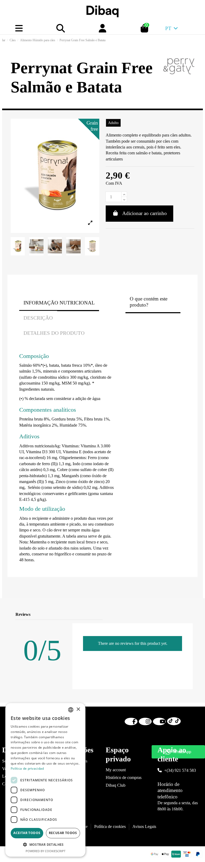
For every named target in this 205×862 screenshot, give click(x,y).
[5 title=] (187, 615)
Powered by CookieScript (45, 851)
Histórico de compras (123, 777)
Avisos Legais (144, 826)
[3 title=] (174, 615)
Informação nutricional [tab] (59, 303)
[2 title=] (167, 615)
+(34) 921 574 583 (180, 770)
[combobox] (70, 709)
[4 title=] (180, 615)
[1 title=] (161, 615)
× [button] (78, 709)
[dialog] (45, 780)
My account (116, 770)
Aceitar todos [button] (26, 833)
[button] (45, 845)
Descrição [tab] (38, 318)
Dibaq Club (115, 785)
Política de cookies (110, 826)
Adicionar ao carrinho (144, 213)
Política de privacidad (27, 768)
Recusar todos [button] (63, 833)
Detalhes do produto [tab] (54, 333)
